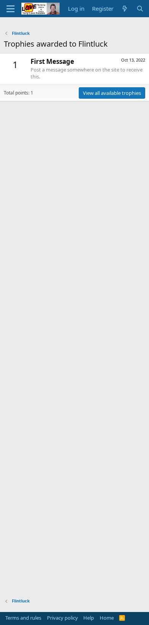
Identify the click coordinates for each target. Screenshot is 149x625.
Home (107, 617)
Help (88, 617)
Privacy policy (62, 617)
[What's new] (124, 9)
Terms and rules (23, 617)
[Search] (140, 9)
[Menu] (10, 8)
